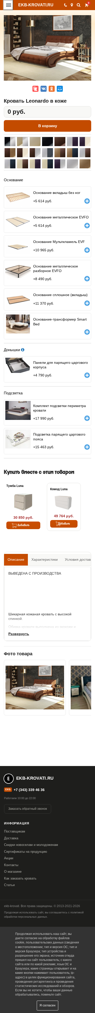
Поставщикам (14, 831)
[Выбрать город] (72, 5)
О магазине (13, 871)
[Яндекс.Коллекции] (35, 89)
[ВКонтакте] (44, 89)
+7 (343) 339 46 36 (29, 790)
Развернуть (18, 634)
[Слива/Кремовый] (85, 141)
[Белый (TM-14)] (72, 163)
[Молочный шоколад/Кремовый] (22, 152)
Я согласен (47, 1005)
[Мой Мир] (60, 89)
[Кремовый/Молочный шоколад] (22, 163)
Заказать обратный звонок (27, 809)
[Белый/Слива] (72, 141)
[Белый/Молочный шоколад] (85, 152)
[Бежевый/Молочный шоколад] (59, 152)
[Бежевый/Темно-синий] (72, 152)
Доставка (11, 838)
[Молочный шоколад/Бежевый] (10, 152)
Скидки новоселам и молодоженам (31, 845)
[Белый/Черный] (47, 152)
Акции (8, 858)
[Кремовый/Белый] (22, 141)
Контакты (11, 865)
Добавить (23, 525)
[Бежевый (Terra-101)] (85, 163)
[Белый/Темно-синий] (10, 163)
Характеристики (44, 559)
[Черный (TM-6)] (47, 141)
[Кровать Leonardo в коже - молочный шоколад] (34, 687)
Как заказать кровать (20, 878)
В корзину (47, 126)
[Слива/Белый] (59, 163)
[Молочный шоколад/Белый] (35, 152)
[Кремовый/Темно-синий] (47, 163)
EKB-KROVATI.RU (35, 5)
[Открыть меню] (8, 5)
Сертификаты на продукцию (25, 851)
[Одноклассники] (52, 89)
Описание (16, 559)
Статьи (9, 885)
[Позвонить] (65, 5)
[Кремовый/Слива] (35, 163)
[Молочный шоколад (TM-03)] (59, 141)
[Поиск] (79, 5)
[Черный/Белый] (10, 141)
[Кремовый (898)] (35, 141)
